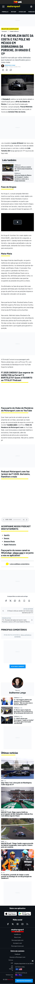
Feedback (17, 954)
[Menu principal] (3, 6)
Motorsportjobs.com (17, 940)
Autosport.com (17, 943)
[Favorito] (7, 70)
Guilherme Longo (10, 65)
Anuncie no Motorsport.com (17, 957)
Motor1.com (17, 937)
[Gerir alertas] (29, 601)
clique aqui (18, 552)
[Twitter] (10, 601)
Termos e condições (11, 975)
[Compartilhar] (3, 70)
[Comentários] (11, 70)
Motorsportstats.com (17, 946)
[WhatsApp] (15, 601)
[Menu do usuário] (31, 6)
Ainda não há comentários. (17, 635)
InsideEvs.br (17, 934)
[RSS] (27, 924)
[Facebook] (6, 601)
